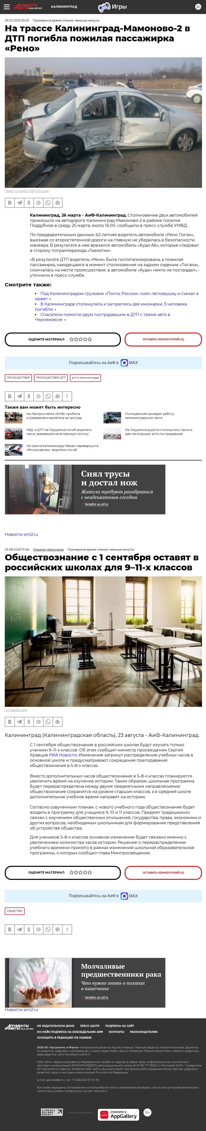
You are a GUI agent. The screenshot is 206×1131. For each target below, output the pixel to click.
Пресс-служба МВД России (27, 191)
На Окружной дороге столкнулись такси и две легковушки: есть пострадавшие (158, 432)
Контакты (116, 1032)
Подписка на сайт (119, 1026)
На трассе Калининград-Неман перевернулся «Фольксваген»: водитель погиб (62, 448)
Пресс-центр (89, 1026)
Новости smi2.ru (21, 534)
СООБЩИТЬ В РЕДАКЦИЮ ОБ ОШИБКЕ (64, 1037)
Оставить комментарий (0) (163, 339)
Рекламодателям (144, 1032)
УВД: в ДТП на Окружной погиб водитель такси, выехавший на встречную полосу (59, 432)
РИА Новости (63, 755)
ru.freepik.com (16, 710)
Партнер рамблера (80, 1112)
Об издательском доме (55, 1026)
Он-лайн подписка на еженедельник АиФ (70, 1032)
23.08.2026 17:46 (17, 549)
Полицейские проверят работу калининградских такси (149, 416)
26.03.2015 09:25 (17, 20)
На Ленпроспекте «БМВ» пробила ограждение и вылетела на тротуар (54, 416)
